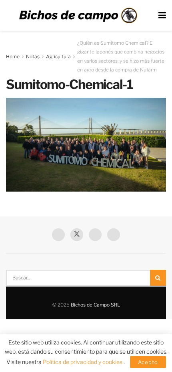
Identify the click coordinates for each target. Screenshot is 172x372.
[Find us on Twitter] (76, 234)
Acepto (148, 362)
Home (13, 56)
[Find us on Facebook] (58, 234)
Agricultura (58, 56)
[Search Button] (158, 278)
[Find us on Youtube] (95, 234)
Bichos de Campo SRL (95, 305)
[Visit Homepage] (78, 16)
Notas (33, 56)
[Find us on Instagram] (113, 234)
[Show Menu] (162, 15)
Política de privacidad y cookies (83, 361)
